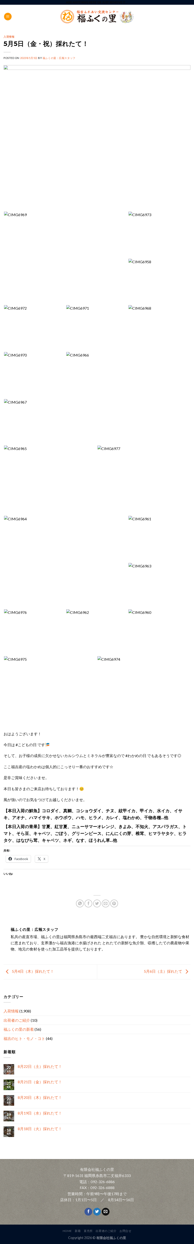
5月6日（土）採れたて (163, 971)
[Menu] (8, 17)
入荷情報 (11, 1011)
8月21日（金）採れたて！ (40, 1081)
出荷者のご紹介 (17, 1020)
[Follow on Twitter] (97, 1212)
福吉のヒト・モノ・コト (24, 1038)
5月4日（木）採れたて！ (32, 971)
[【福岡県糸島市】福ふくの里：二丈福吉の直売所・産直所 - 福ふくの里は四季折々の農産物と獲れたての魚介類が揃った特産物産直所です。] (97, 16)
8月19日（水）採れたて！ (40, 1113)
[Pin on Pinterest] (114, 903)
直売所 (88, 1231)
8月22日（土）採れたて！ (40, 1066)
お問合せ (125, 1231)
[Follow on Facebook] (88, 1212)
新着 (78, 1231)
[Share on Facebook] (88, 903)
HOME (67, 1231)
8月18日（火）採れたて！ (40, 1128)
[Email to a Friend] (106, 903)
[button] (66, 258)
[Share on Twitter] (97, 903)
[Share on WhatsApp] (80, 903)
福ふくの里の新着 (19, 1029)
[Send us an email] (106, 1212)
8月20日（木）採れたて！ (40, 1097)
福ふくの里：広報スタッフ (59, 57)
